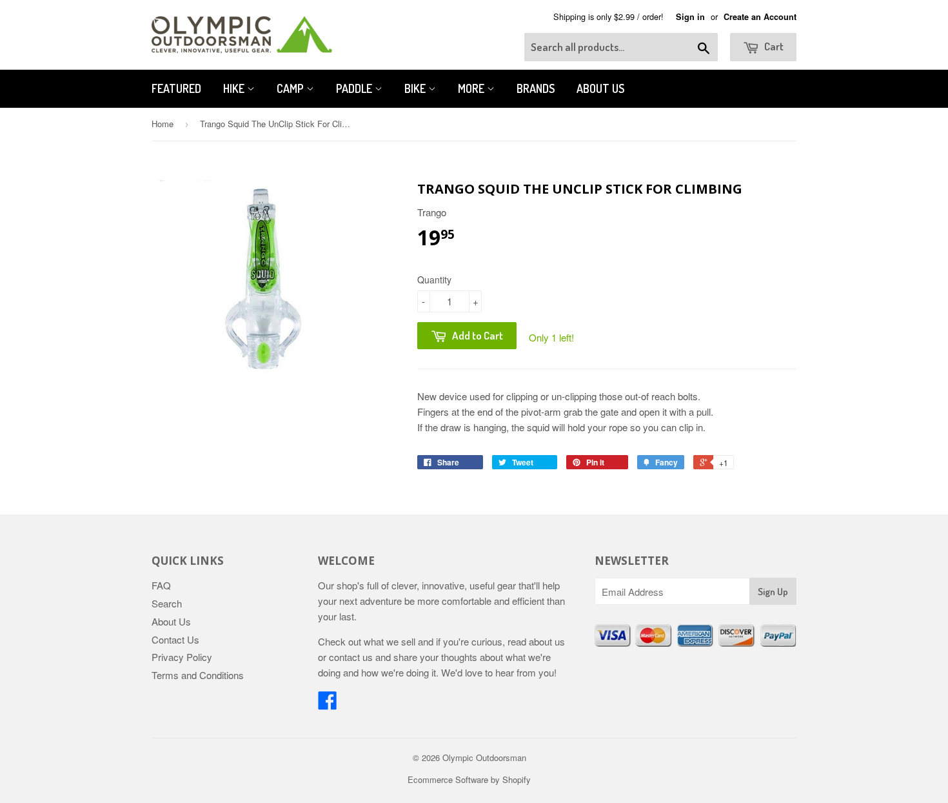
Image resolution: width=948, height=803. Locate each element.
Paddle (355, 88)
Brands (536, 88)
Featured (176, 88)
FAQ (161, 585)
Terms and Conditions (198, 675)
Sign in (690, 17)
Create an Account (760, 17)
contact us (351, 657)
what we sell (389, 641)
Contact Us (175, 639)
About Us (600, 88)
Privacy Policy (182, 657)
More (472, 88)
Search (167, 603)
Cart (773, 46)
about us (547, 641)
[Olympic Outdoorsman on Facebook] (327, 704)
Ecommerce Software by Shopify (469, 779)
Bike (416, 88)
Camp (291, 88)
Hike (235, 88)
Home (162, 123)
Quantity (434, 279)
